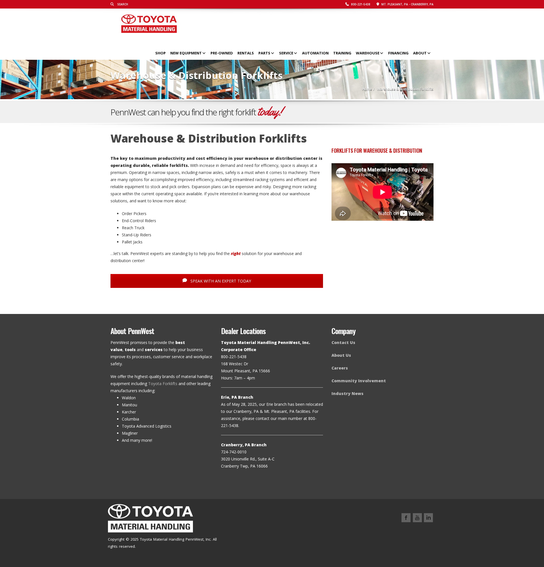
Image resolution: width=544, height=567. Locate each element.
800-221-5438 (360, 4)
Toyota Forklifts (162, 383)
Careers (340, 368)
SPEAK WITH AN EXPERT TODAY (220, 281)
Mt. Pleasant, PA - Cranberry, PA (407, 4)
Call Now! (420, 112)
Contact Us (343, 342)
